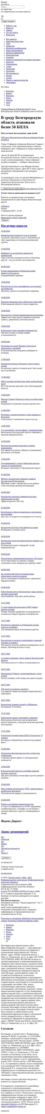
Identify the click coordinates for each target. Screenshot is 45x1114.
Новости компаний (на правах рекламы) (23, 60)
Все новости (11, 39)
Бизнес (9, 76)
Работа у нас (11, 26)
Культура (10, 62)
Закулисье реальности (10, 847)
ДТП (8, 44)
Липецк (9, 100)
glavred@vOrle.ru (9, 1104)
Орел (8, 102)
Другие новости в (31, 189)
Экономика (11, 82)
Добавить (5, 206)
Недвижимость (12, 73)
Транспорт (10, 69)
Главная (4, 109)
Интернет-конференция (16, 48)
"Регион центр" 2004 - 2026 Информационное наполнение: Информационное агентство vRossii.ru (22, 880)
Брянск (9, 93)
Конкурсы (10, 35)
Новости (9, 28)
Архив (9, 78)
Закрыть (5, 220)
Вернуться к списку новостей (13, 218)
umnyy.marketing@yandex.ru (13, 1106)
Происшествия (12, 55)
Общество (10, 46)
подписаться (6, 873)
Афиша (9, 30)
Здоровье (10, 57)
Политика (10, 71)
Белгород (10, 91)
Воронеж (10, 96)
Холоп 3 (4, 852)
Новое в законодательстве (17, 80)
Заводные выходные (14, 41)
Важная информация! (15, 53)
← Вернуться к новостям (12, 189)
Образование (11, 64)
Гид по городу (12, 32)
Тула (8, 105)
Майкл (4, 843)
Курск (8, 98)
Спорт (8, 66)
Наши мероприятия (14, 50)
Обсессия (5, 838)
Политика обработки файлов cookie (23, 921)
